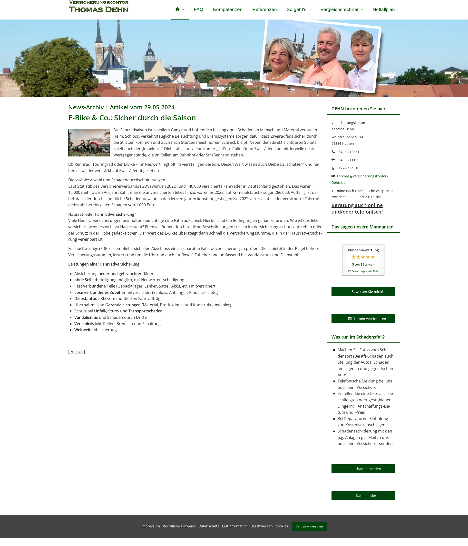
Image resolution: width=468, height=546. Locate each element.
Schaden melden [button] (367, 468)
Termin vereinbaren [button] (369, 318)
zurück (76, 351)
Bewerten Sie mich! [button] (367, 291)
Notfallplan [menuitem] (384, 9)
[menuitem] (180, 10)
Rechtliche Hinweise (179, 526)
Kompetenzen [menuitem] (228, 9)
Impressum (150, 526)
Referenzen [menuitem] (264, 9)
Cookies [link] (282, 526)
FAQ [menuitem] (198, 9)
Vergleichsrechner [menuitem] (340, 9)
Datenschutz (209, 526)
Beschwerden (262, 526)
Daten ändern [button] (367, 495)
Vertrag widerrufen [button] (309, 526)
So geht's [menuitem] (296, 9)
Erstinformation (235, 526)
